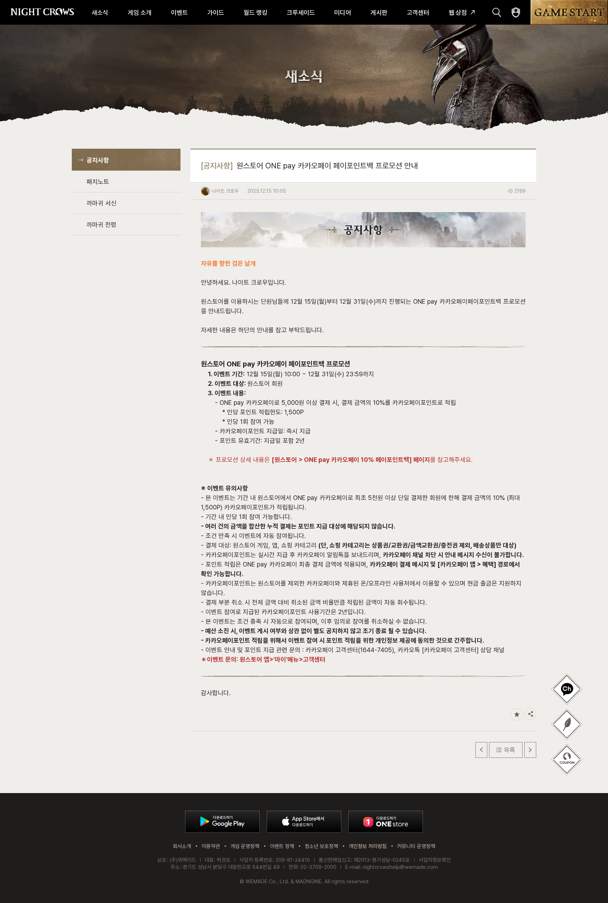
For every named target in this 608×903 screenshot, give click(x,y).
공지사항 (98, 160)
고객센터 (418, 12)
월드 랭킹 (255, 12)
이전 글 (481, 750)
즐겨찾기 (517, 714)
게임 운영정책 (244, 846)
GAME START (569, 12)
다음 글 (530, 750)
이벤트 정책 (282, 846)
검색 (496, 12)
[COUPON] (567, 759)
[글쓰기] (567, 689)
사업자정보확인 (435, 860)
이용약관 (211, 846)
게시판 (378, 12)
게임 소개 (140, 12)
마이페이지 (516, 12)
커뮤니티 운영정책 (416, 846)
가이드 (215, 12)
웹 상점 (458, 12)
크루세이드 (301, 12)
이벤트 (179, 12)
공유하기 (530, 714)
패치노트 (98, 181)
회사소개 (182, 846)
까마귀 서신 (101, 203)
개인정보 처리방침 (368, 846)
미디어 (342, 12)
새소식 (99, 12)
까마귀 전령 (101, 224)
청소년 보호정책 (321, 846)
